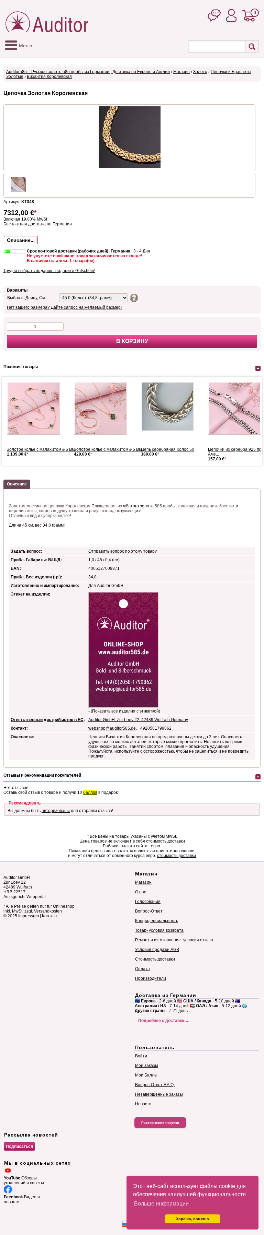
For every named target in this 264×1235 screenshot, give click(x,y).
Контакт (49, 916)
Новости (143, 1104)
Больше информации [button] (161, 1204)
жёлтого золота (138, 506)
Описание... (21, 240)
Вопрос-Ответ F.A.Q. (155, 1084)
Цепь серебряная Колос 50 (167, 449)
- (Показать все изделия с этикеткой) (124, 711)
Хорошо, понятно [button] (192, 1219)
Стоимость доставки (155, 959)
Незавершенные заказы (159, 1094)
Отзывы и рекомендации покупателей (42, 775)
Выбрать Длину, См (26, 297)
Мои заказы (146, 1065)
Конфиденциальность (156, 920)
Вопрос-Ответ (149, 911)
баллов (90, 792)
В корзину (132, 341)
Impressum (28, 916)
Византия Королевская (49, 76)
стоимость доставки (165, 841)
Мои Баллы (146, 1075)
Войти (141, 1056)
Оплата (142, 968)
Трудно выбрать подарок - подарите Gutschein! (49, 270)
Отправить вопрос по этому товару (122, 551)
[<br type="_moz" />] (36, 408)
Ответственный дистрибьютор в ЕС (47, 719)
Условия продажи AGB (157, 949)
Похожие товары (20, 366)
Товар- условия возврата (159, 930)
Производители (150, 978)
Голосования (148, 901)
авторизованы (56, 810)
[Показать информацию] (133, 297)
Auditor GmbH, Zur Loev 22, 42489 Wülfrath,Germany (138, 719)
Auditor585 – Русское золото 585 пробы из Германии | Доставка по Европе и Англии (88, 71)
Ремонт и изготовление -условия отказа (174, 940)
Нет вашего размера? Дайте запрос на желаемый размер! (64, 307)
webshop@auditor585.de (112, 728)
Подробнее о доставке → (163, 1020)
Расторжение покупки (160, 1123)
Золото (200, 71)
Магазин (181, 71)
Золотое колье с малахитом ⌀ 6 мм (41, 449)
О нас (140, 892)
